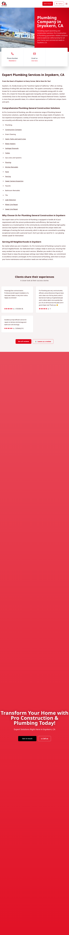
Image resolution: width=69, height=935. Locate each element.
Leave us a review (44, 341)
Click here (34, 61)
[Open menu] (66, 4)
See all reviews (23, 341)
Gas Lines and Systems (13, 158)
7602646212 (12, 61)
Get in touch (48, 4)
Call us (60, 4)
